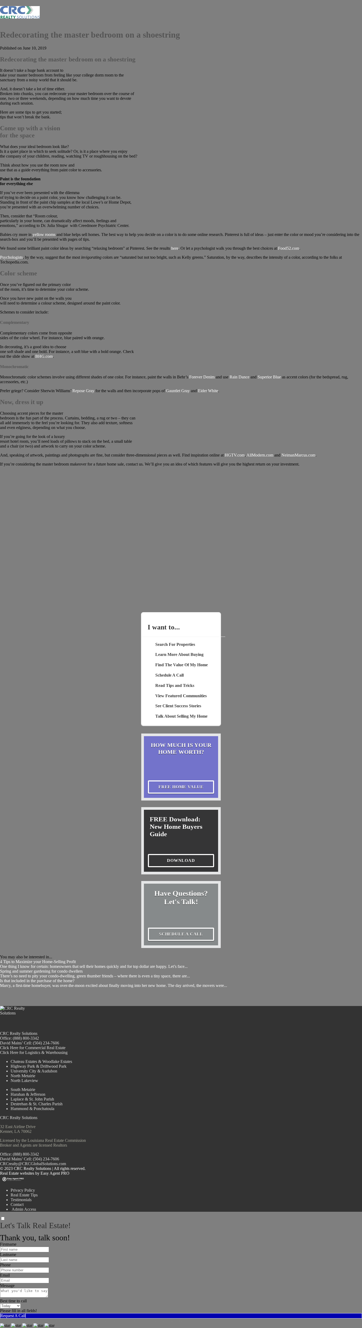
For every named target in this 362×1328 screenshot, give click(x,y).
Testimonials (21, 1199)
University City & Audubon (34, 1071)
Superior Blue (269, 377)
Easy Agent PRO (55, 1173)
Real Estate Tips (24, 1195)
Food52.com (288, 248)
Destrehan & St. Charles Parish (37, 1104)
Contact (17, 1204)
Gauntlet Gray (178, 390)
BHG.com (44, 356)
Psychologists (11, 257)
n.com (268, 455)
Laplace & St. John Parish (32, 1099)
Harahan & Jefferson (28, 1094)
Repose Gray (83, 390)
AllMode (254, 455)
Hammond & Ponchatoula (32, 1108)
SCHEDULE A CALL (181, 934)
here (174, 248)
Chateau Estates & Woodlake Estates (41, 1061)
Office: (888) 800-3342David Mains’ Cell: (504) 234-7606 (29, 1156)
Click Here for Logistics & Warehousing (34, 1052)
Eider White (208, 390)
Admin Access (23, 1209)
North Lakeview (24, 1080)
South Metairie (23, 1089)
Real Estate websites (17, 1173)
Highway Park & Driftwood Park (39, 1066)
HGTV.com (235, 455)
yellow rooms (44, 234)
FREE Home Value (181, 787)
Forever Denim (202, 377)
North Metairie (23, 1076)
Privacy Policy (23, 1190)
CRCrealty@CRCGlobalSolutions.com (33, 1163)
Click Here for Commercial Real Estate (32, 1047)
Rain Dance (239, 377)
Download (181, 860)
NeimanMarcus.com (298, 455)
